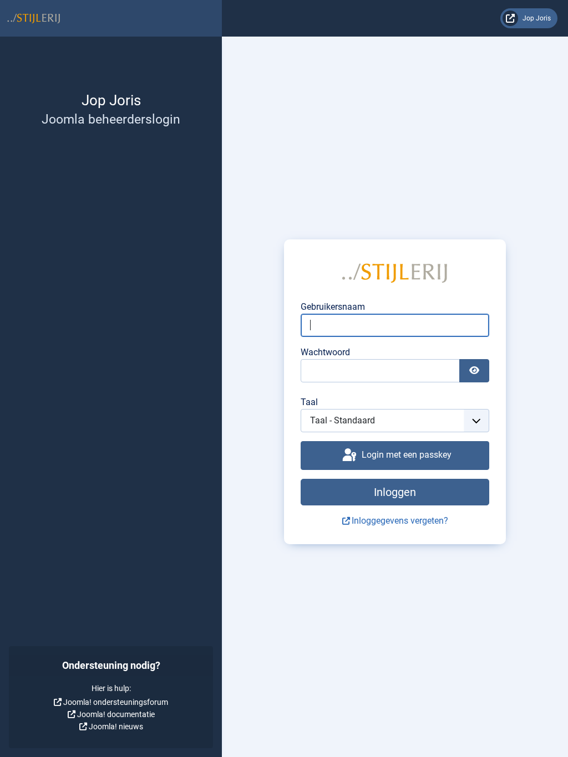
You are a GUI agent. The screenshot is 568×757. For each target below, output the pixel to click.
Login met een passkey (405, 454)
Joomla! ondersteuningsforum (115, 702)
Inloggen (395, 492)
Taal (309, 402)
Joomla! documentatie (116, 714)
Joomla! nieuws (116, 726)
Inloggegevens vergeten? (400, 520)
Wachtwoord (325, 352)
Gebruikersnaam (333, 306)
